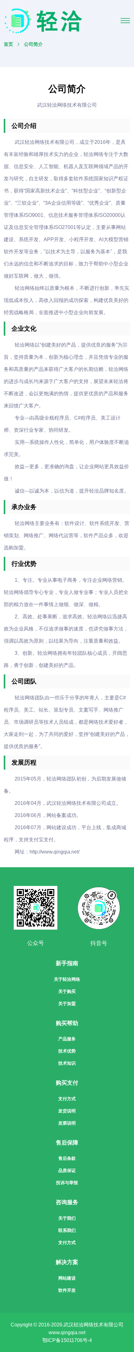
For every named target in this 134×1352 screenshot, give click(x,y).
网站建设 (67, 1278)
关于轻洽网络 (67, 979)
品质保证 (67, 1170)
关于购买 (67, 991)
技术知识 (67, 1063)
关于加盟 (67, 1003)
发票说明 (67, 1123)
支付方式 (67, 1098)
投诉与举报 (67, 1182)
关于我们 (67, 1218)
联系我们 (67, 1230)
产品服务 (67, 1038)
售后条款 (67, 1158)
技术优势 (67, 1050)
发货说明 (67, 1110)
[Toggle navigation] (125, 20)
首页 (8, 44)
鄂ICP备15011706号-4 (67, 1340)
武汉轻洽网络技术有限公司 (93, 1324)
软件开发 (67, 1290)
